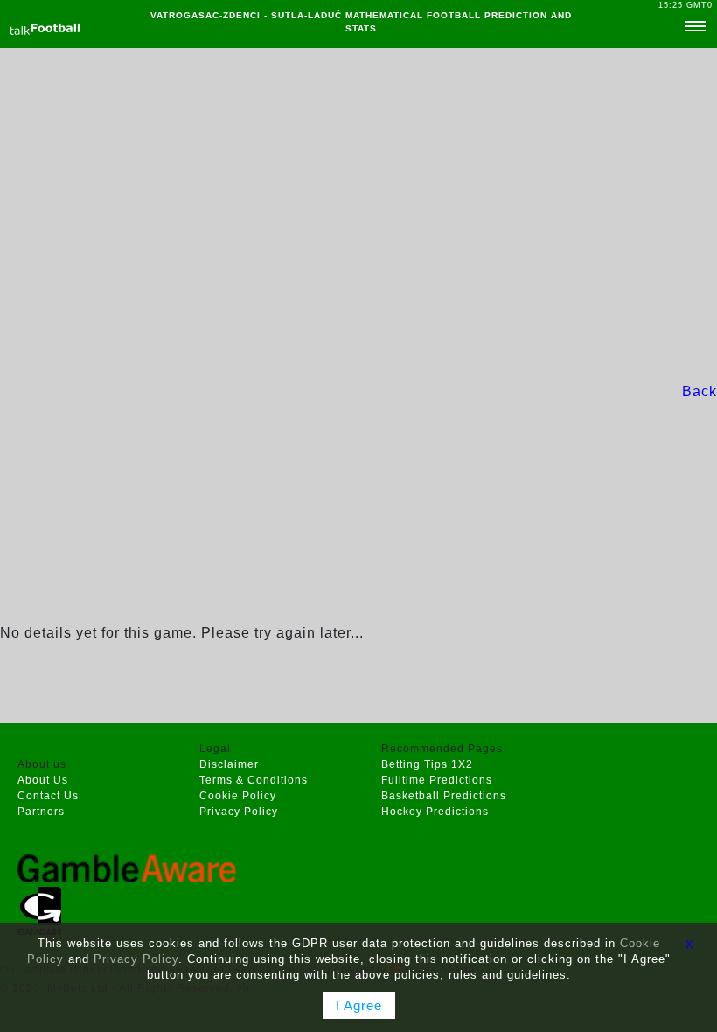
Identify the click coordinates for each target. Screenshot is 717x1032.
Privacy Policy (238, 811)
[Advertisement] (358, 215)
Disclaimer (229, 764)
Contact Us (48, 796)
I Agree (359, 1005)
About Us (42, 780)
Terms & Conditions (253, 780)
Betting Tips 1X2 (427, 764)
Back (699, 391)
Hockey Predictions (435, 811)
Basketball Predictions (443, 796)
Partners (41, 811)
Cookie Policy (237, 796)
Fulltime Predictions (436, 780)
